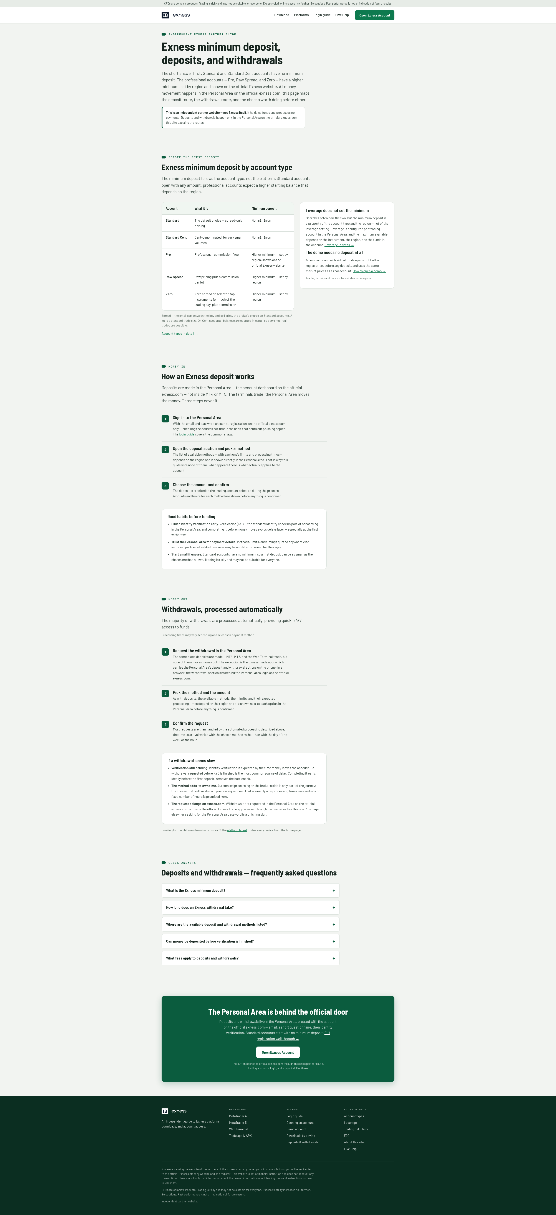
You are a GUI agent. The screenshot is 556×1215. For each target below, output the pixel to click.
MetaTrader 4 (238, 1116)
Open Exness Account (374, 15)
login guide (186, 434)
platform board (237, 830)
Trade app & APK (240, 1136)
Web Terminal (238, 1129)
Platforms (301, 15)
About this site (354, 1142)
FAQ (346, 1136)
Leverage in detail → (339, 245)
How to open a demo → (369, 271)
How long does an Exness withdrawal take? (200, 907)
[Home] (176, 15)
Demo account (296, 1129)
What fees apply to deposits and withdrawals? (202, 958)
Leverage (350, 1122)
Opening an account (300, 1122)
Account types (354, 1116)
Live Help (342, 15)
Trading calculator (356, 1129)
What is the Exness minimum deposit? (195, 890)
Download (281, 15)
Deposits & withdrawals (302, 1142)
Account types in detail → (180, 333)
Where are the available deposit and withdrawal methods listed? (216, 924)
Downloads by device (300, 1136)
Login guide (322, 15)
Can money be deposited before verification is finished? (210, 941)
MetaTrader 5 (238, 1122)
